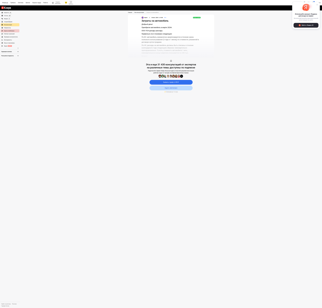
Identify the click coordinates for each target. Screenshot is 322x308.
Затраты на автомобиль (152, 12)
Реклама (14, 304)
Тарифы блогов (5, 306)
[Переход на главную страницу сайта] (6, 7)
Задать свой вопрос (171, 88)
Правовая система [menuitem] (6, 51)
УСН (165, 17)
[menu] (10, 29)
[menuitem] (10, 12)
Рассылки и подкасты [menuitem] (7, 55)
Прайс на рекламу (6, 304)
